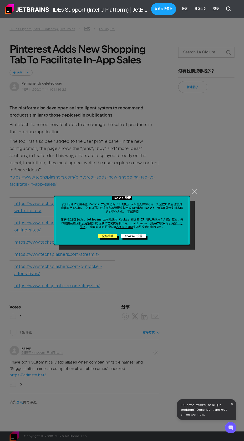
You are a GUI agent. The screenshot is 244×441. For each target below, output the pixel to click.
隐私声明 (73, 223)
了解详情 (133, 212)
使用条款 (87, 223)
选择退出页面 (124, 227)
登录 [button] (216, 9)
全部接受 (107, 236)
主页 (27, 9)
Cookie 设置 (133, 236)
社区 (185, 9)
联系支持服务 (164, 9)
